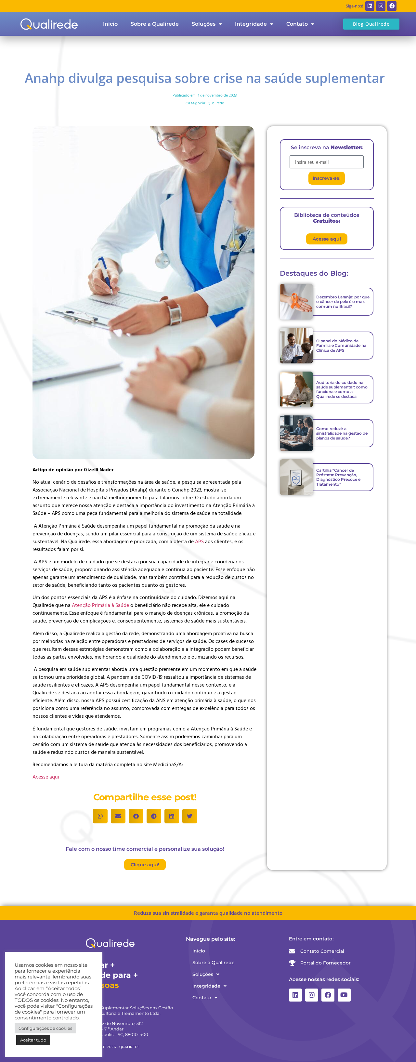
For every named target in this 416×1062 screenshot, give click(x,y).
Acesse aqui (45, 776)
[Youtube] (344, 995)
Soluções (203, 24)
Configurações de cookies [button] (45, 1028)
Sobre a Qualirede (155, 24)
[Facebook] (391, 6)
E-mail (297, 152)
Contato (297, 24)
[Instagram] (380, 6)
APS (200, 541)
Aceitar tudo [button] (33, 1039)
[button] (100, 816)
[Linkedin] (370, 6)
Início (110, 24)
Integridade (251, 24)
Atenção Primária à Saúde (100, 605)
